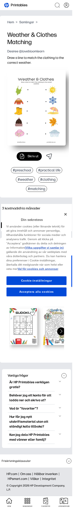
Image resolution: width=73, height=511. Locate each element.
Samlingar (26, 22)
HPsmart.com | (19, 479)
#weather (25, 179)
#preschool (22, 170)
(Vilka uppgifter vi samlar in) (44, 247)
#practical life (49, 170)
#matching (36, 189)
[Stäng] (65, 214)
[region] (36, 255)
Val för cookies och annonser (38, 268)
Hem (10, 22)
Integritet (49, 479)
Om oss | (27, 474)
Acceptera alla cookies (36, 291)
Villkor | (36, 479)
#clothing (48, 179)
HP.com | (13, 474)
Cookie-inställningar (36, 280)
